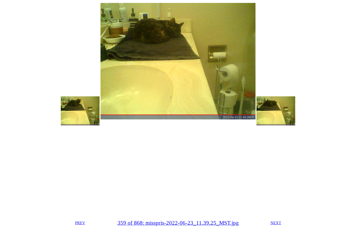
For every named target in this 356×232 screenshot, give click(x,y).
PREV (80, 223)
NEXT (276, 223)
